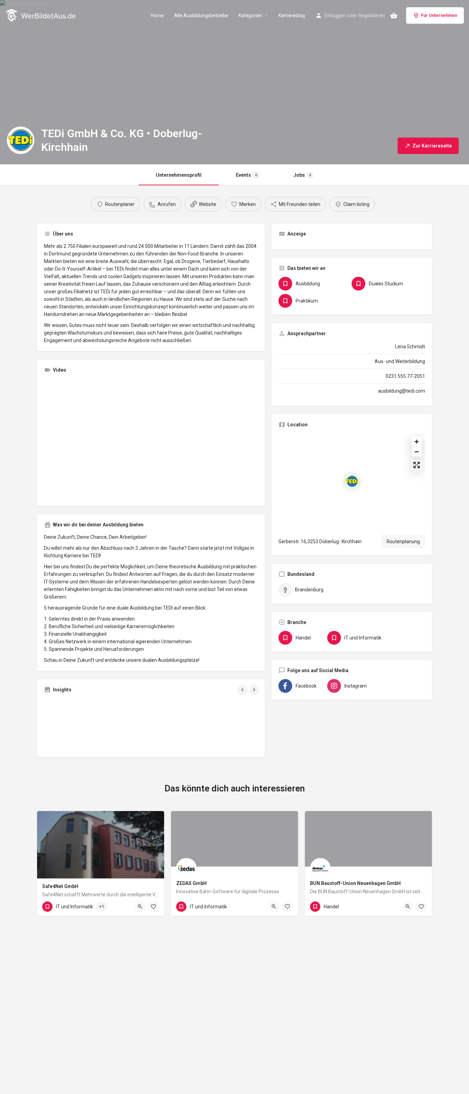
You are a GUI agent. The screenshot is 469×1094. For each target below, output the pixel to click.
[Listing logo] (20, 140)
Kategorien (250, 15)
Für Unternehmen (439, 15)
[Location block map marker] (352, 481)
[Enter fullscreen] (417, 465)
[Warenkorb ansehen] (394, 15)
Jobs (302, 175)
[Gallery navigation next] (255, 690)
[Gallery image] (78, 724)
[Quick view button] (140, 906)
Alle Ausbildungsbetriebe (201, 15)
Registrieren (371, 15)
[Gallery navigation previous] (243, 690)
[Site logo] (41, 15)
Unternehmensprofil (179, 175)
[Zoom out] (417, 452)
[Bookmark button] (153, 906)
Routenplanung (403, 541)
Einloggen (335, 15)
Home (157, 15)
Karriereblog (291, 15)
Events (246, 175)
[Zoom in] (417, 442)
